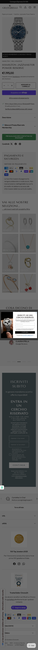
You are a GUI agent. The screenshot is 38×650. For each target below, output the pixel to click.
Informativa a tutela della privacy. (28, 335)
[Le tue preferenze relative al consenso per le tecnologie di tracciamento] (2, 487)
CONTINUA (25, 332)
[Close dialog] (36, 312)
